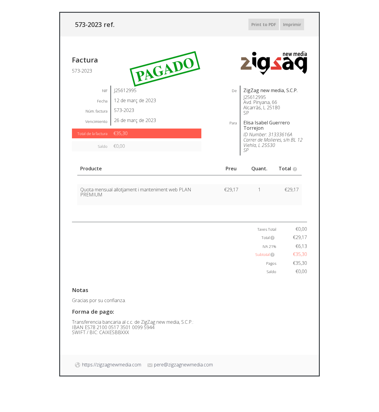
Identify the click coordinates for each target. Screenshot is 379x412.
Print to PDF (263, 24)
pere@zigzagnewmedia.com (183, 364)
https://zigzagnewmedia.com (111, 364)
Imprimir (292, 24)
